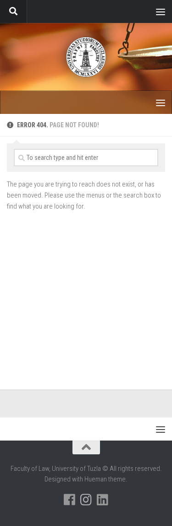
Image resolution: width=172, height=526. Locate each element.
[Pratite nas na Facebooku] (69, 499)
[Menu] (160, 11)
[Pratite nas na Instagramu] (86, 499)
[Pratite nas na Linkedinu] (102, 499)
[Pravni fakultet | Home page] (86, 57)
